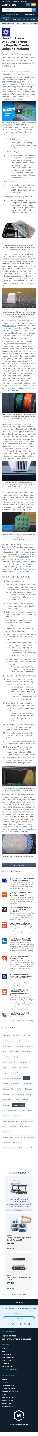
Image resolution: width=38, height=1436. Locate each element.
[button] (19, 14)
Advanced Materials (21, 1100)
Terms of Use (7, 1403)
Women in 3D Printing (24, 1094)
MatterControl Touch (9, 1062)
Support (5, 1364)
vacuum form (13, 84)
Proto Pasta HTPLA (24, 363)
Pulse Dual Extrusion (10, 1110)
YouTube (29, 1324)
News (4, 1352)
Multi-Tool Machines (9, 1126)
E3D (4, 1051)
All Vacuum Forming (8, 23)
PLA (33, 356)
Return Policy (8, 1397)
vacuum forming (7, 125)
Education (28, 1089)
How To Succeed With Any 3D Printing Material (18, 1137)
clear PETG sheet (22, 571)
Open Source (23, 1067)
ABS (14, 371)
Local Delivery (8, 1388)
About (5, 1379)
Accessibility (7, 1406)
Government (7, 1367)
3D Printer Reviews (9, 1148)
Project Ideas (7, 1100)
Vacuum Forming (18, 1105)
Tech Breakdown (8, 1094)
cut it (14, 82)
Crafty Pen (15, 1073)
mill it (19, 82)
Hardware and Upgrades (11, 1083)
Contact (5, 1382)
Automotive (29, 1046)
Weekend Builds (8, 1089)
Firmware (16, 1035)
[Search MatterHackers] (34, 10)
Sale (14, 19)
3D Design (26, 1035)
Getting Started (24, 1126)
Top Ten (19, 1089)
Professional (8, 1358)
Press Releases (20, 1041)
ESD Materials (24, 1062)
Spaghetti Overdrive (27, 1121)
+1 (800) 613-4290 (9, 1336)
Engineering (26, 1051)
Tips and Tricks (27, 1083)
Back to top (19, 1302)
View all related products (19, 1294)
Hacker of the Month (25, 1148)
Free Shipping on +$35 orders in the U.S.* (14, 1)
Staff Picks (21, 19)
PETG (8, 371)
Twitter (13, 1324)
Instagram (17, 1324)
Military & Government (10, 1121)
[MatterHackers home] (9, 5)
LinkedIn (21, 1324)
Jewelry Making (14, 1051)
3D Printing (6, 1035)
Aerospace (6, 1116)
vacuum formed (13, 432)
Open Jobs (16, 1116)
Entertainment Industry (10, 1057)
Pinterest (25, 1324)
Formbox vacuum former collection (14, 831)
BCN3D (13, 1067)
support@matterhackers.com (16, 1339)
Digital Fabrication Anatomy (12, 1078)
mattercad (19, 1046)
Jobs (4, 1394)
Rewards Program (10, 1391)
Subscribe (19, 1318)
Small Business (8, 1046)
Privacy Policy (8, 1400)
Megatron (6, 1073)
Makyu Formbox (10, 326)
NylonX (5, 1067)
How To (18, 23)
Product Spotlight (25, 1110)
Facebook (9, 1324)
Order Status (8, 1385)
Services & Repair (9, 1370)
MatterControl (24, 557)
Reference (25, 23)
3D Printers (31, 19)
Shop (4, 1349)
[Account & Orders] (28, 4)
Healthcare (6, 1132)
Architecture (17, 1142)
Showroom (7, 1355)
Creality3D (6, 1142)
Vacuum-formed (16, 185)
